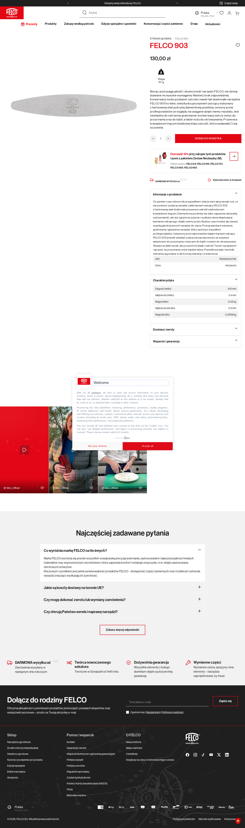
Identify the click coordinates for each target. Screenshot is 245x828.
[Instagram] (195, 755)
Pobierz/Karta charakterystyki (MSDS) (87, 783)
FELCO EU (22, 819)
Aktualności (212, 24)
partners (96, 392)
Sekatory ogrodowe (17, 753)
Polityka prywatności (184, 819)
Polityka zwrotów (76, 765)
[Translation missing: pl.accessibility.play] (24, 450)
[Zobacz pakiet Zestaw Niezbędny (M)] (234, 156)
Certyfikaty (132, 753)
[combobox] (126, 13)
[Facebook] (187, 755)
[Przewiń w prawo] (177, 3)
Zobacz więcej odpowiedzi (122, 629)
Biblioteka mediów (76, 795)
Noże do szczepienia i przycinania (25, 759)
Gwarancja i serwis (76, 748)
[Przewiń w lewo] (68, 3)
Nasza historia (133, 742)
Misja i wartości (134, 748)
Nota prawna (231, 819)
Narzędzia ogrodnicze (19, 742)
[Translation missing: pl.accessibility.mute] (41, 488)
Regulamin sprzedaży (78, 771)
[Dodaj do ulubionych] (237, 45)
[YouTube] (211, 755)
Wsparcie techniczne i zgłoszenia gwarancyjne (91, 753)
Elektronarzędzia (16, 771)
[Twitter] (219, 755)
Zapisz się (225, 701)
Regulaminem (153, 712)
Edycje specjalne (16, 765)
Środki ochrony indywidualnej (22, 748)
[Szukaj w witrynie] (84, 13)
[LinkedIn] (227, 755)
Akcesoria (12, 777)
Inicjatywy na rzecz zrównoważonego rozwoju (150, 759)
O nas (194, 23)
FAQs (70, 789)
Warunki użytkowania (210, 819)
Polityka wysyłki (75, 759)
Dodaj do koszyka (208, 138)
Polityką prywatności (172, 712)
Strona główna (160, 38)
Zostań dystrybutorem (78, 777)
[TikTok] (203, 755)
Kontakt (71, 742)
